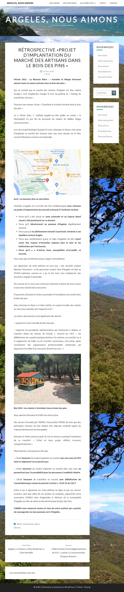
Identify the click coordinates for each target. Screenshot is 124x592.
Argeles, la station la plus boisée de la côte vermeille (26, 549)
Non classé (102, 55)
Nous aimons (54, 3)
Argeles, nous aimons (20, 2)
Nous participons (105, 77)
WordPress (70, 587)
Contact (103, 3)
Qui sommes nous (87, 3)
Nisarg (87, 587)
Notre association (25, 524)
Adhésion (113, 3)
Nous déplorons (70, 3)
